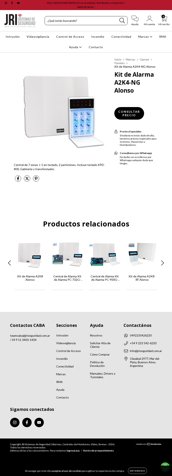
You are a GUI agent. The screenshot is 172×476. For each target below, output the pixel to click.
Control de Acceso (70, 36)
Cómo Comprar (100, 354)
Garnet (144, 59)
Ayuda (74, 47)
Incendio (97, 36)
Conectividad (121, 36)
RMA (162, 36)
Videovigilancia (38, 36)
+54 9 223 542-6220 (143, 343)
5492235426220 (141, 335)
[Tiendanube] (149, 444)
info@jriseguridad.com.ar (146, 351)
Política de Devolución (97, 363)
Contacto (96, 47)
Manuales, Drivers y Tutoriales (102, 375)
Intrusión (13, 36)
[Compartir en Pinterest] (36, 180)
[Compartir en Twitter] (27, 180)
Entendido (137, 471)
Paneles (119, 63)
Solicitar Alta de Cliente (100, 344)
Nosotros (96, 335)
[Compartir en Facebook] (18, 180)
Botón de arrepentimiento (98, 450)
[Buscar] (122, 21)
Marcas (144, 36)
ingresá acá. (73, 450)
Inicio (117, 59)
